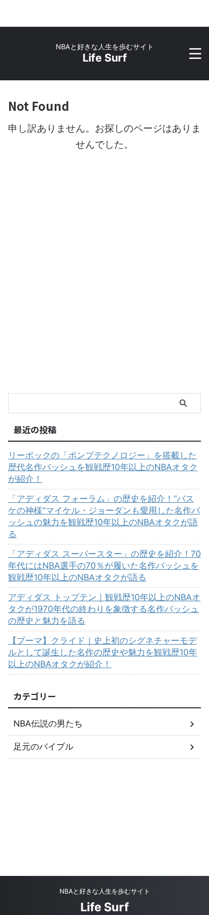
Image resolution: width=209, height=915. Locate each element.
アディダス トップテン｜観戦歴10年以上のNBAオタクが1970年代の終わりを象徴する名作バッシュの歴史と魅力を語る (104, 609)
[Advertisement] (104, 283)
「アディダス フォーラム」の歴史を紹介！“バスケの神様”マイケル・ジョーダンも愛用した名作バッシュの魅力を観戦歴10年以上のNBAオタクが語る (104, 516)
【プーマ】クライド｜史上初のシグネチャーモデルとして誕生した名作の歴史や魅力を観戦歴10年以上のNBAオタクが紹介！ (102, 652)
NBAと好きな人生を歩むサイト (104, 891)
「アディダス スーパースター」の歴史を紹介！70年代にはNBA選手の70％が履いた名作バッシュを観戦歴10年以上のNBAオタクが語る (104, 565)
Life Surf (105, 57)
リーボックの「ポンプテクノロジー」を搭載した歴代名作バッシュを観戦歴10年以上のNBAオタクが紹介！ (103, 467)
